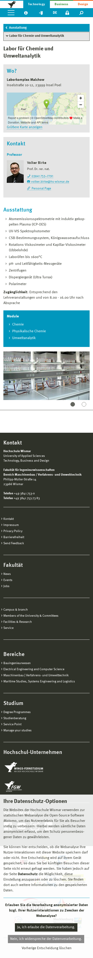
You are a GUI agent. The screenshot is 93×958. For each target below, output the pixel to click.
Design (83, 4)
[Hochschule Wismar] (11, 4)
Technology (36, 4)
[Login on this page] (67, 12)
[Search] (81, 12)
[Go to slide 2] (84, 404)
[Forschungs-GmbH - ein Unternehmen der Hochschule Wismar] (23, 786)
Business (61, 4)
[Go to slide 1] (72, 404)
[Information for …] (26, 12)
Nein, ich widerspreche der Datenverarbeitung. (46, 939)
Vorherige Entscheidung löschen (47, 948)
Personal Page (41, 188)
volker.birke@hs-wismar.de (50, 181)
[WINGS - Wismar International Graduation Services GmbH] (28, 767)
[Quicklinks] (40, 12)
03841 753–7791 (42, 176)
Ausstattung (18, 28)
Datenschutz (28, 874)
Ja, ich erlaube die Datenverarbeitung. (46, 927)
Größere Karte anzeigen (24, 127)
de (55, 13)
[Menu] (11, 12)
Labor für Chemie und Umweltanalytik (36, 36)
